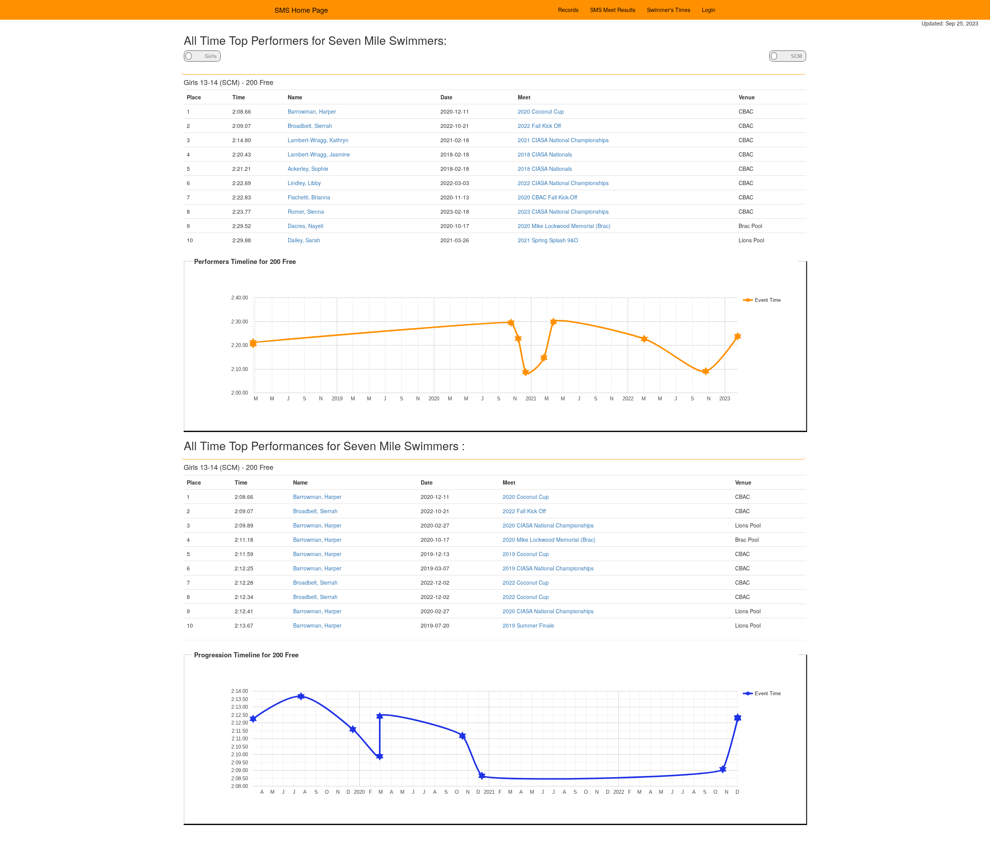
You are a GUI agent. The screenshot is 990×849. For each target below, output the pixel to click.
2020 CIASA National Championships (548, 525)
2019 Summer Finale (528, 625)
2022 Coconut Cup (526, 582)
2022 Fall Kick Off (539, 125)
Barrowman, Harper (312, 111)
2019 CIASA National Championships (548, 568)
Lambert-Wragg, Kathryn (318, 140)
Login (708, 10)
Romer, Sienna (306, 211)
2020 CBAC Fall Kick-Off (547, 197)
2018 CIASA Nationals (545, 154)
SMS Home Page (301, 10)
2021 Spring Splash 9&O (548, 240)
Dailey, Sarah (304, 240)
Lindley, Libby (304, 183)
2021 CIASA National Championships (563, 140)
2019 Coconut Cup (526, 554)
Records (568, 10)
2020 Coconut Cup (541, 111)
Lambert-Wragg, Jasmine (319, 154)
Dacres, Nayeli (305, 226)
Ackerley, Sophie (308, 168)
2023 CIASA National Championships (563, 211)
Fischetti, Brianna (309, 197)
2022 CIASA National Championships (563, 183)
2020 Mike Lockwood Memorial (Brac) (564, 226)
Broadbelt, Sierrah (310, 125)
